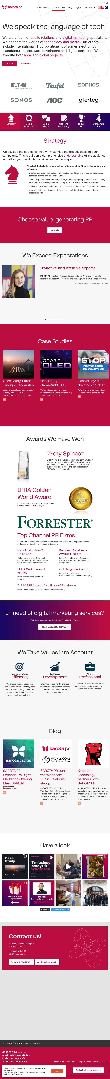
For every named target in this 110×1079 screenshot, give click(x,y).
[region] (55, 981)
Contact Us (89, 7)
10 (61, 319)
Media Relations (29, 125)
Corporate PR (98, 125)
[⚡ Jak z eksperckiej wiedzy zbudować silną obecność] (15, 866)
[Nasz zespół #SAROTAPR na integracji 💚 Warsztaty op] (68, 893)
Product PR (81, 125)
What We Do (42, 7)
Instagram (99, 7)
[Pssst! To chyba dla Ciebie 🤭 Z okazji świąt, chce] (15, 893)
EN (107, 3)
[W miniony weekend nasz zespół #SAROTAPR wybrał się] (95, 893)
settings (20, 1074)
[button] (55, 980)
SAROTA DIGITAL (100, 1062)
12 (64, 319)
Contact (87, 1062)
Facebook (106, 7)
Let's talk (55, 230)
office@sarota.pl (48, 962)
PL (104, 3)
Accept (57, 1071)
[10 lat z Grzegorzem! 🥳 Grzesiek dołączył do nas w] (42, 893)
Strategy (11, 124)
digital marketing (75, 37)
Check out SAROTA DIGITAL (54, 627)
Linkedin (102, 7)
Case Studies (58, 7)
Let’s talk (10, 63)
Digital (78, 7)
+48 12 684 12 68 (22, 962)
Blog (70, 7)
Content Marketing (63, 125)
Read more (26, 63)
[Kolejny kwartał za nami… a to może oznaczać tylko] (68, 866)
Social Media (46, 125)
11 (62, 319)
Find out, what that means (87, 1070)
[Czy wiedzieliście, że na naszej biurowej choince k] (95, 866)
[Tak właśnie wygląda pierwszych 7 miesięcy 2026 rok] (42, 866)
